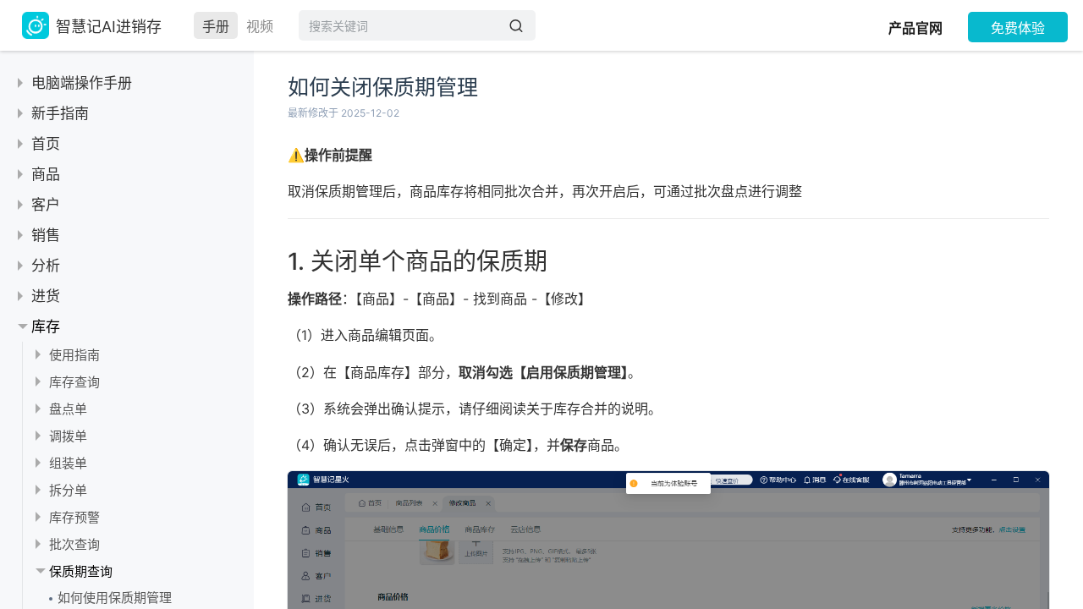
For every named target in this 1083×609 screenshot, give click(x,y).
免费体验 (1018, 27)
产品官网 (915, 27)
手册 (215, 26)
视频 (259, 26)
